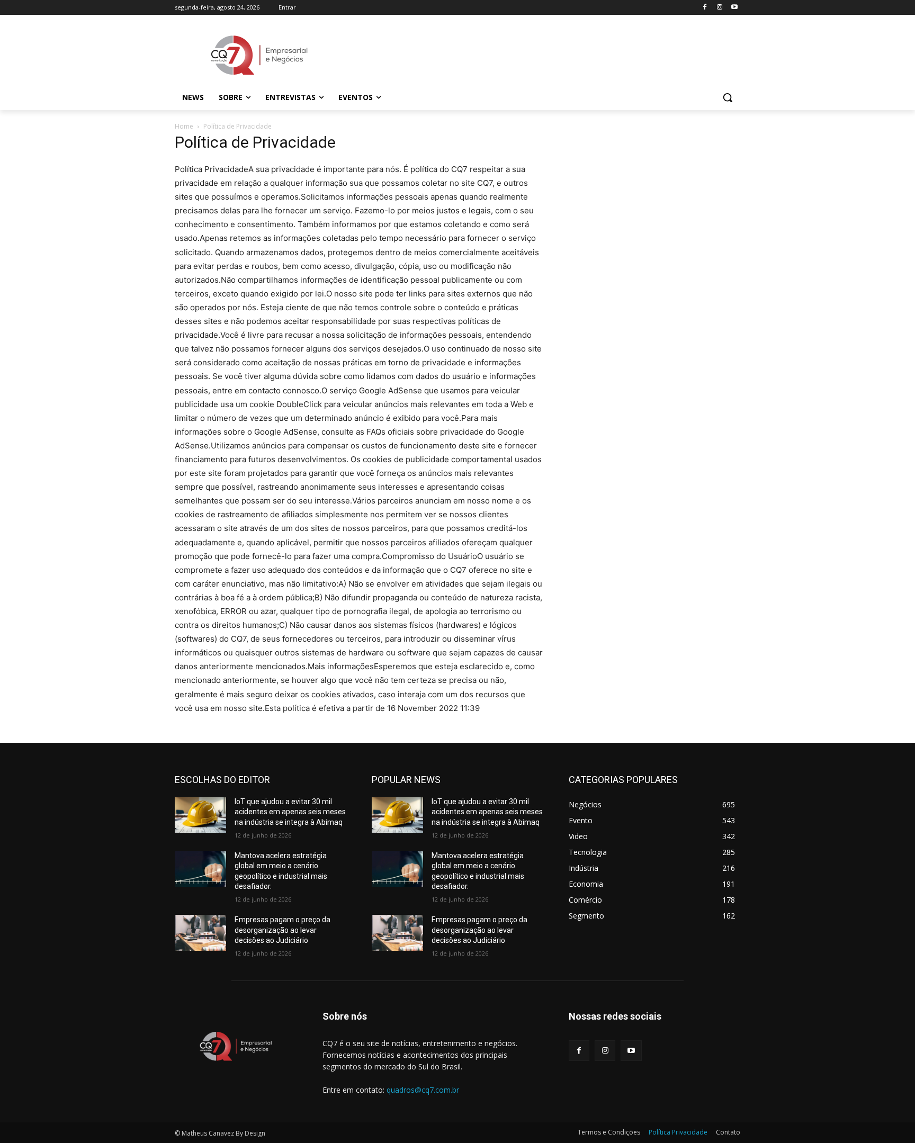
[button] (727, 97)
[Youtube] (734, 8)
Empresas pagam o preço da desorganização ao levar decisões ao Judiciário (282, 929)
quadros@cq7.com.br (423, 1090)
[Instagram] (719, 8)
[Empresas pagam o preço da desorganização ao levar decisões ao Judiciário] (200, 933)
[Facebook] (705, 8)
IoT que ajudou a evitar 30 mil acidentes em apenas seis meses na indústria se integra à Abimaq (290, 811)
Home (184, 126)
